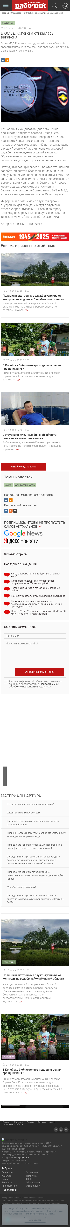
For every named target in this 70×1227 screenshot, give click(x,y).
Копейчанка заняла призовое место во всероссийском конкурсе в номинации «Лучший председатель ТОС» (36, 604)
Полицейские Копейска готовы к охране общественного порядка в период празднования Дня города (35, 875)
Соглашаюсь (35, 1220)
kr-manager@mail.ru (20, 1158)
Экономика (32, 1172)
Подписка (41, 1122)
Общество (7, 1172)
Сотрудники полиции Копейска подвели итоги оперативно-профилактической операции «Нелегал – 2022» (35, 899)
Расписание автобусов (12, 1124)
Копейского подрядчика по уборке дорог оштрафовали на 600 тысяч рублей (32, 582)
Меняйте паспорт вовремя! (21, 887)
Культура (7, 1176)
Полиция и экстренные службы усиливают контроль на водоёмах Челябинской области (33, 297)
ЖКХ (28, 1179)
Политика (31, 1176)
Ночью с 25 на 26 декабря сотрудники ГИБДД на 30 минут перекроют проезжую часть (38, 612)
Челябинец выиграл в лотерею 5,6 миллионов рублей (35, 589)
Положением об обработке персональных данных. (34, 685)
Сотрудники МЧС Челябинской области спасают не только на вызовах (29, 436)
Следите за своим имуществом (23, 812)
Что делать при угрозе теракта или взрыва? (30, 804)
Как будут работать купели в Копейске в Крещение (38, 596)
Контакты (18, 1122)
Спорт (5, 1179)
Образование (33, 1182)
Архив (52, 1122)
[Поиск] (54, 6)
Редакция (6, 1122)
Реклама (30, 1122)
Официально (33, 1185)
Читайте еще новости (23, 466)
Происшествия (9, 1185)
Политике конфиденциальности (38, 1213)
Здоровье (7, 1182)
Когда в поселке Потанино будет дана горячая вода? (35, 575)
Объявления (9, 1189)
